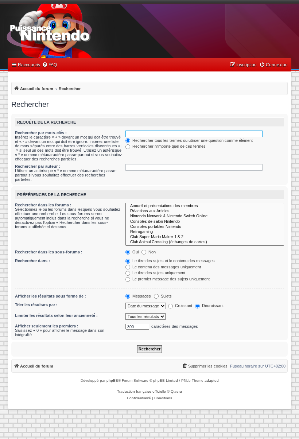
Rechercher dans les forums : (43, 205)
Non (151, 252)
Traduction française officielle (141, 391)
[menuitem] (49, 65)
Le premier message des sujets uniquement (170, 279)
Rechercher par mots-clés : (41, 133)
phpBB (112, 380)
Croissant (183, 305)
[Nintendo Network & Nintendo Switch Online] (204, 216)
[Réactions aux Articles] (204, 211)
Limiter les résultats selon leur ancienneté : (56, 315)
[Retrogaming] (204, 231)
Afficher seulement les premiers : (46, 326)
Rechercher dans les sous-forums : (48, 252)
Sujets (166, 296)
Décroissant (212, 305)
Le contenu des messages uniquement (166, 267)
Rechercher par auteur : (37, 166)
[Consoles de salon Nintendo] (204, 221)
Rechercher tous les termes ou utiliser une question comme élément (192, 140)
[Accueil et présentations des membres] (204, 206)
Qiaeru (176, 391)
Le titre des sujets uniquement (158, 273)
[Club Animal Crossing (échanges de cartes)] (204, 242)
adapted (212, 380)
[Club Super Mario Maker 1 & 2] (204, 237)
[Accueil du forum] (69, 32)
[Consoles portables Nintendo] (204, 226)
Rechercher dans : (32, 261)
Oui (135, 252)
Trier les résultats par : (36, 305)
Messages (141, 296)
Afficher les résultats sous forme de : (50, 296)
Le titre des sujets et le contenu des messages (173, 261)
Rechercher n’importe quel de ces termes (168, 146)
